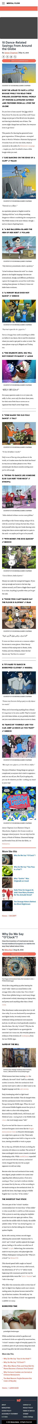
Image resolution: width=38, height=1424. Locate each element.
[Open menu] (3, 3)
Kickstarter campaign (27, 146)
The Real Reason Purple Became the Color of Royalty (18, 1379)
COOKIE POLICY (6, 1411)
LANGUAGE (14, 1388)
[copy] (15, 56)
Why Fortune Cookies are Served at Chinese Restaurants (18, 1373)
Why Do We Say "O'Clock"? (14, 1362)
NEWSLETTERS (6, 1408)
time (27, 1076)
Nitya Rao (8, 950)
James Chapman (11, 52)
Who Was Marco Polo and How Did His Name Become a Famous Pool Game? (19, 1367)
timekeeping (25, 1036)
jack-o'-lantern (27, 1276)
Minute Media (15, 1422)
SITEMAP (25, 1414)
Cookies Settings (28, 1417)
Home (4, 916)
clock (4, 1005)
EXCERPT (12, 916)
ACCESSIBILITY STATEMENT (10, 1414)
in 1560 (11, 1248)
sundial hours (24, 1156)
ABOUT (4, 1405)
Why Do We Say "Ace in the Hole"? (17, 1358)
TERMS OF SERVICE (29, 1411)
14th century (24, 1089)
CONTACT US (27, 1405)
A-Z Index (5, 1417)
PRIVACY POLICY (28, 1408)
